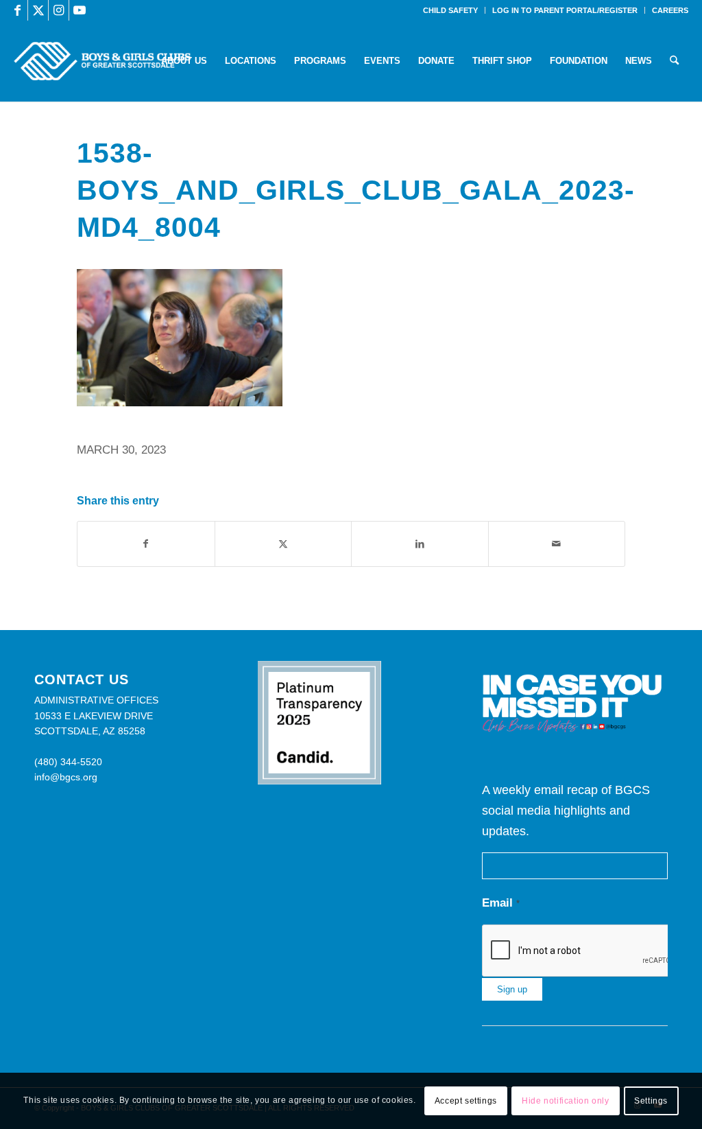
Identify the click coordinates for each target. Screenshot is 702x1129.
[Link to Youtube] (79, 10)
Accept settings (466, 1101)
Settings (651, 1101)
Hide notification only (565, 1101)
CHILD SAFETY (450, 10)
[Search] (674, 61)
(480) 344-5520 (68, 761)
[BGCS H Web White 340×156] (102, 61)
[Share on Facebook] (146, 544)
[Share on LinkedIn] (420, 544)
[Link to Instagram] (59, 10)
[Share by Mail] (557, 544)
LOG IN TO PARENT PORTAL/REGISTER (565, 10)
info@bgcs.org (65, 776)
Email (501, 902)
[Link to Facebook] (17, 10)
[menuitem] (450, 10)
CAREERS (670, 10)
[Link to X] (38, 10)
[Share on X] (283, 544)
